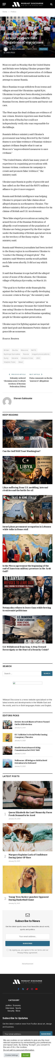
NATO (33, 350)
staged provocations (40, 354)
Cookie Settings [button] (11, 1055)
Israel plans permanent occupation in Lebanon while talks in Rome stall (27, 528)
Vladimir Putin (9, 362)
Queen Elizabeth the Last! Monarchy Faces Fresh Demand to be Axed (30, 814)
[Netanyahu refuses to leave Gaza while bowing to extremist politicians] (27, 590)
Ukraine (15, 358)
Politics (43, 49)
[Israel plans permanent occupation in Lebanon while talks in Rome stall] (27, 509)
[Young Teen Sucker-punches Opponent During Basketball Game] (27, 880)
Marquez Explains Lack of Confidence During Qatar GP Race (28, 856)
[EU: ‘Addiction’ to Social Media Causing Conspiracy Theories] (7, 737)
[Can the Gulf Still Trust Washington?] (27, 434)
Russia (26, 354)
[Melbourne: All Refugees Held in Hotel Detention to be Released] (7, 763)
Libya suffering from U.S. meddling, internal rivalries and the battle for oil (25, 489)
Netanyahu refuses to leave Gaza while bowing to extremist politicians (27, 609)
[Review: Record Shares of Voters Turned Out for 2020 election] (7, 724)
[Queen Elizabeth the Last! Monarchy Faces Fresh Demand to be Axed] (27, 795)
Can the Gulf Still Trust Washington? (21, 451)
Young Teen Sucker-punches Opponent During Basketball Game (29, 898)
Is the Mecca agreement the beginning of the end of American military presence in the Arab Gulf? (27, 569)
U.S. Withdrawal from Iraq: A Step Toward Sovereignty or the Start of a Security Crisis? (26, 648)
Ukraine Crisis (27, 358)
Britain (6, 350)
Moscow (24, 350)
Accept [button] (26, 1055)
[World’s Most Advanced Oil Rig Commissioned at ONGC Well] (7, 750)
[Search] (51, 4)
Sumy (6, 358)
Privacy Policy (23, 953)
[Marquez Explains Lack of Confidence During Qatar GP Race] (27, 837)
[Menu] (4, 4)
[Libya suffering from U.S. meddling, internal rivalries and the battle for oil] (27, 470)
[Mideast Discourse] (27, 4)
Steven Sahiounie (18, 49)
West (21, 362)
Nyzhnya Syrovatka (12, 354)
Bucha (15, 350)
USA (38, 358)
